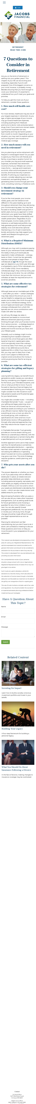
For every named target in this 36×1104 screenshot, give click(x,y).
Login (18, 7)
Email (3, 617)
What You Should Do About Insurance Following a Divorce (16, 768)
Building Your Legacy (12, 728)
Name (3, 607)
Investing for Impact (11, 688)
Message (4, 627)
